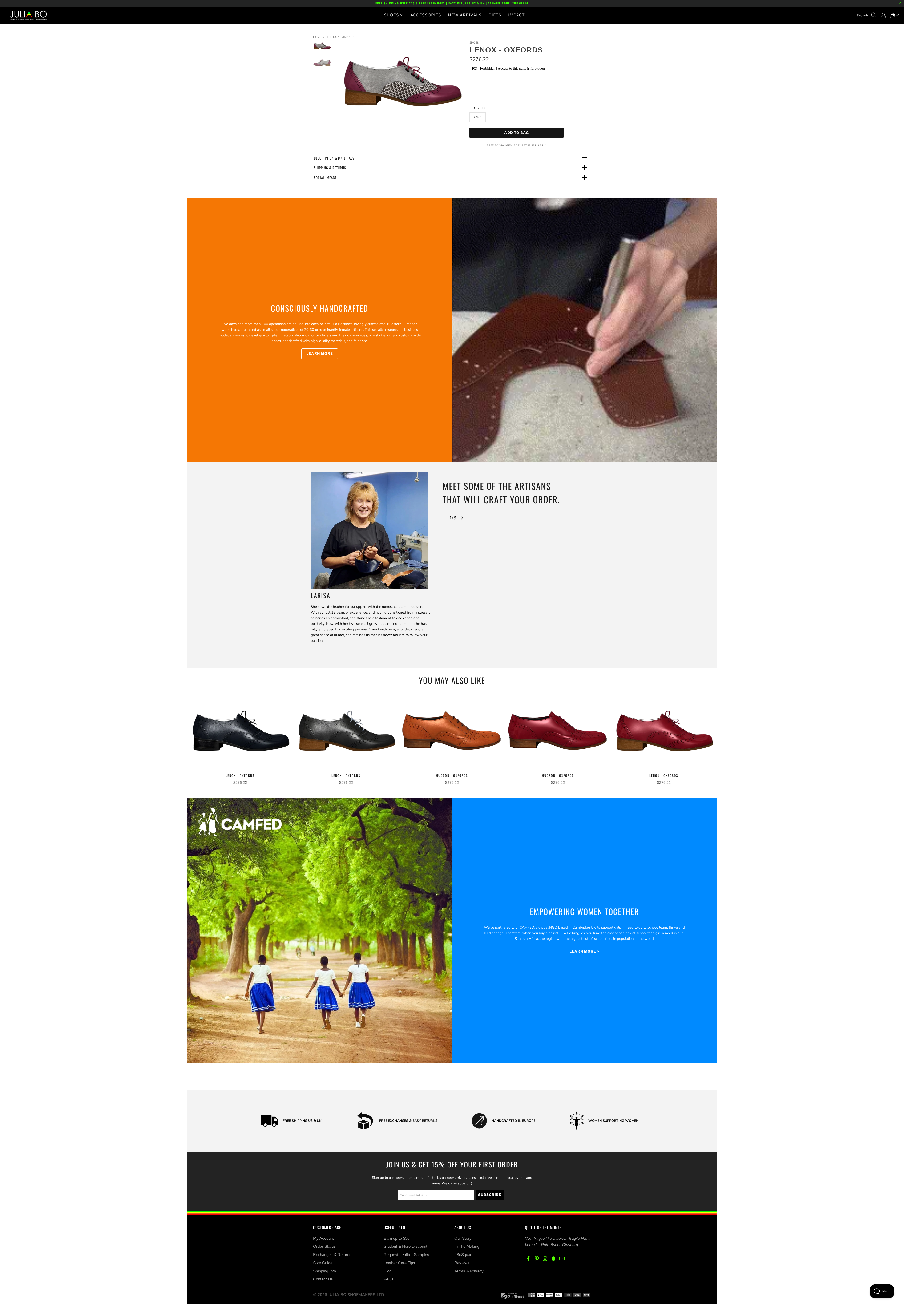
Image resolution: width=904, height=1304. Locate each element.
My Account (323, 1238)
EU (484, 108)
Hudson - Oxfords (452, 733)
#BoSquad (463, 1254)
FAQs (389, 1279)
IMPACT (516, 15)
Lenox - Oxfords (240, 733)
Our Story (463, 1238)
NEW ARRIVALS (465, 15)
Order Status (324, 1246)
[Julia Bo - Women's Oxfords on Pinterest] (537, 1259)
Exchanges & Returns (332, 1254)
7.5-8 (477, 117)
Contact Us (323, 1279)
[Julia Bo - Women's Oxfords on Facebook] (528, 1259)
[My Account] (881, 15)
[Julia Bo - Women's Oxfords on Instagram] (545, 1259)
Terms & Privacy (469, 1271)
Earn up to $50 (396, 1238)
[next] (458, 87)
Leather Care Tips (399, 1263)
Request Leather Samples (406, 1254)
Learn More (319, 353)
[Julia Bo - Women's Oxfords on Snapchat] (553, 1259)
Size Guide (322, 1263)
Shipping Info (324, 1271)
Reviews (461, 1263)
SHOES (391, 15)
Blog (387, 1271)
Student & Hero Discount (405, 1246)
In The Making (466, 1246)
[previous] (345, 87)
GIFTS (494, 15)
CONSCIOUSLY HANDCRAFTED (319, 308)
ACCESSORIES (425, 15)
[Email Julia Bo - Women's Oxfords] (562, 1259)
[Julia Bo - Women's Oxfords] (26, 15)
